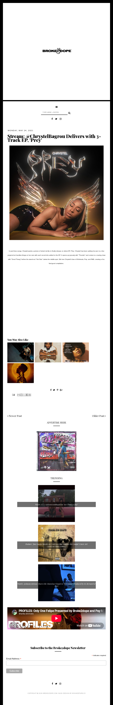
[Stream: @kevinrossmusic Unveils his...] (20, 382)
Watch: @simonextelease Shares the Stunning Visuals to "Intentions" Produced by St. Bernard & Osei (56, 584)
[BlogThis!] (21, 394)
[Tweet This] (54, 390)
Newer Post (15, 415)
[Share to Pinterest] (29, 394)
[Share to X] (24, 394)
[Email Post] (13, 394)
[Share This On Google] (61, 390)
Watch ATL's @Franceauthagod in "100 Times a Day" (56, 504)
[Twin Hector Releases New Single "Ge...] (48, 361)
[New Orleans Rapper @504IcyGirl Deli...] (75, 361)
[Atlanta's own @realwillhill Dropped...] (20, 361)
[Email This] (18, 394)
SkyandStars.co (78, 693)
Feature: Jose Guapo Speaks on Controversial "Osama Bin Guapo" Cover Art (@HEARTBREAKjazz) (56, 545)
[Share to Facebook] (26, 394)
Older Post (98, 415)
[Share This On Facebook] (51, 390)
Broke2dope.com (50, 693)
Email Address (13, 658)
